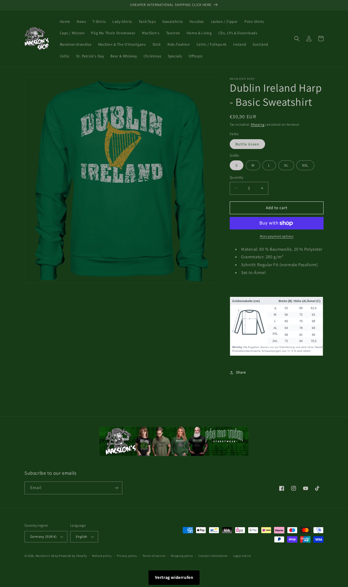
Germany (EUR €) (43, 536)
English (81, 536)
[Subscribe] (116, 488)
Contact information (213, 556)
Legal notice (242, 556)
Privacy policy (127, 556)
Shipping (258, 124)
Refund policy (101, 556)
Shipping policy (182, 556)
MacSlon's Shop (47, 556)
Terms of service (153, 556)
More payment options (276, 236)
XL (286, 165)
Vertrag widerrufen (174, 577)
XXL (305, 165)
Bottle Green (247, 144)
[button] (297, 39)
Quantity (236, 177)
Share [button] (241, 372)
